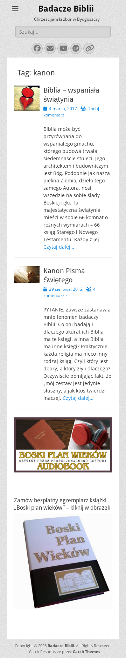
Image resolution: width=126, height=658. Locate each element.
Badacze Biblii (66, 9)
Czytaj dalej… (58, 246)
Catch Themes (86, 651)
